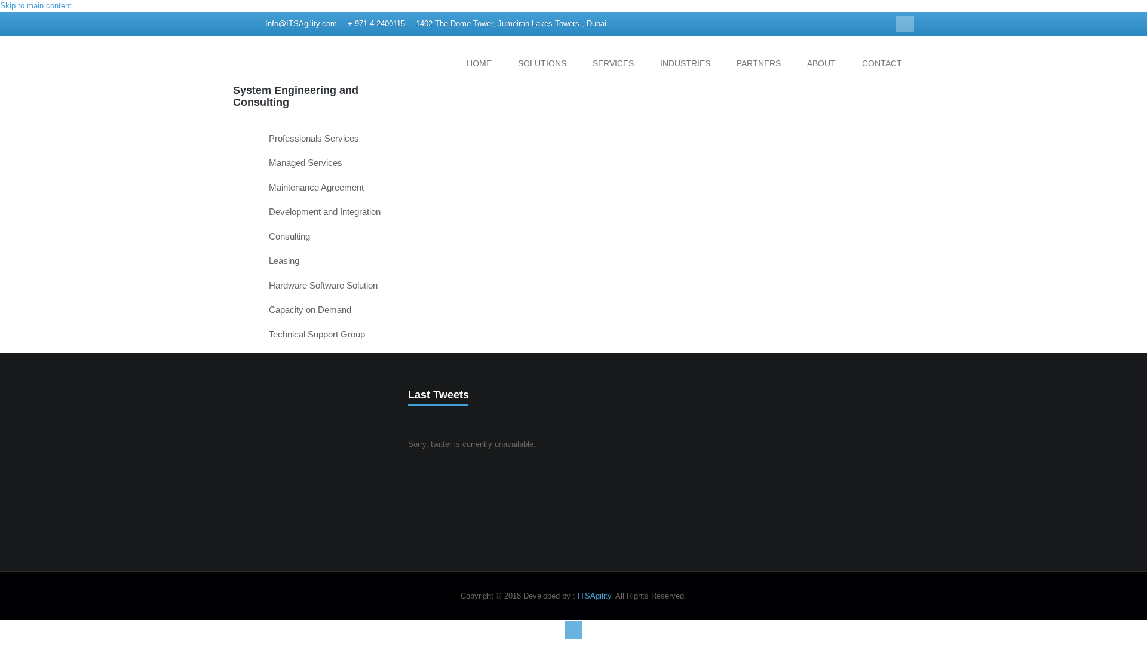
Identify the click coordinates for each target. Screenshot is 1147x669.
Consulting (289, 236)
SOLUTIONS (542, 63)
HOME (479, 63)
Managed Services (305, 163)
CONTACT (882, 63)
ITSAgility (594, 595)
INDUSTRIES (685, 63)
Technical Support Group (317, 334)
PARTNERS (759, 63)
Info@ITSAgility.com (301, 23)
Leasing (284, 261)
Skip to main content (36, 5)
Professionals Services (314, 138)
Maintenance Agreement (316, 187)
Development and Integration (325, 212)
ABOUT (821, 63)
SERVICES (613, 63)
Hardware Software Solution (323, 285)
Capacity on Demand (310, 310)
